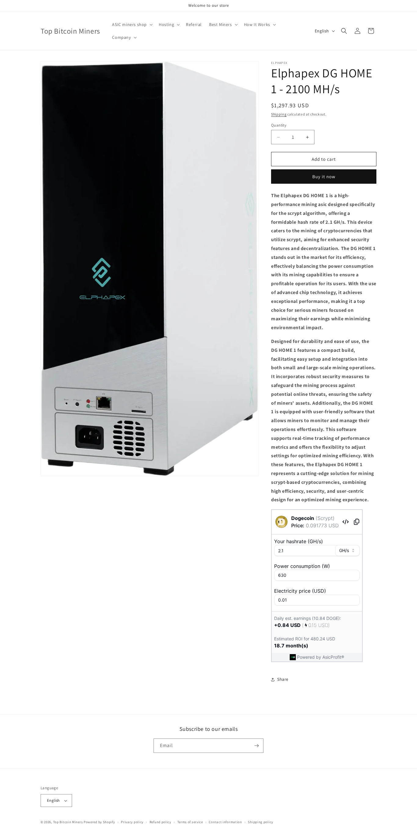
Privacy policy (132, 822)
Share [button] (282, 679)
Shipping (279, 114)
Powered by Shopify (99, 822)
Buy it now (323, 176)
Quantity (278, 125)
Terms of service (190, 822)
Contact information (225, 822)
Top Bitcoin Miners (68, 822)
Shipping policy (260, 822)
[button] (131, 24)
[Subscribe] (256, 745)
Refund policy (160, 822)
